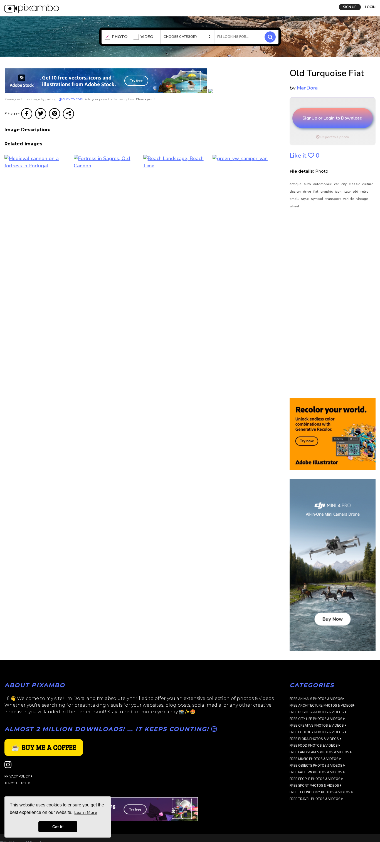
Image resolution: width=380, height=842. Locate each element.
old (356, 191)
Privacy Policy (17, 776)
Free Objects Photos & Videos (316, 766)
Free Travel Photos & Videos (315, 799)
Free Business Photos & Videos (317, 712)
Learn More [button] (85, 812)
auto (308, 184)
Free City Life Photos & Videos (316, 719)
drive (307, 191)
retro (365, 191)
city (344, 184)
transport (333, 199)
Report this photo (334, 137)
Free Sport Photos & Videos (315, 786)
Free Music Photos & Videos (314, 759)
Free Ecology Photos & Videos (317, 732)
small (295, 199)
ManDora (307, 88)
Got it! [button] (57, 826)
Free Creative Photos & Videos (317, 726)
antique (296, 184)
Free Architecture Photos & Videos (321, 706)
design (296, 191)
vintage (362, 199)
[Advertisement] (330, 303)
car (337, 184)
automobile (323, 184)
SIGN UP (350, 6)
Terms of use (16, 783)
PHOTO (119, 36)
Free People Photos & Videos (315, 779)
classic (355, 184)
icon (338, 191)
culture (367, 184)
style (305, 199)
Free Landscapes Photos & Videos (320, 752)
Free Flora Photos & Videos (314, 739)
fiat (316, 191)
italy (347, 191)
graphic (327, 191)
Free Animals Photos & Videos (316, 699)
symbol (317, 199)
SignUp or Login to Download (332, 118)
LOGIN (370, 6)
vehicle (349, 199)
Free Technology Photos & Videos (320, 792)
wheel (294, 206)
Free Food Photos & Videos (314, 746)
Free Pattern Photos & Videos (316, 772)
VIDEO (146, 36)
